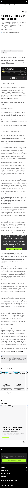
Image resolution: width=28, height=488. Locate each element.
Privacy (2, 485)
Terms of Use (7, 485)
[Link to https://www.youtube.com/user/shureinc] (12, 480)
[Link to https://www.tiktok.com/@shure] (14, 480)
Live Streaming (4, 52)
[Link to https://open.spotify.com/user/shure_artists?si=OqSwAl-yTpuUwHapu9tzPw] (9, 480)
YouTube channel (9, 93)
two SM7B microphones (12, 98)
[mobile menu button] (26, 2)
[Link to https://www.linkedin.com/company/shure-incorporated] (7, 480)
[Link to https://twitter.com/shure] (3, 480)
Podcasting (20, 50)
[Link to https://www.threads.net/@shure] (16, 480)
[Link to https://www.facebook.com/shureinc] (1, 480)
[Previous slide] (7, 393)
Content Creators (4, 50)
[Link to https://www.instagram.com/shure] (5, 480)
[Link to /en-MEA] (4, 1)
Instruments (15, 50)
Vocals (10, 50)
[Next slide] (11, 393)
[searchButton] (23, 2)
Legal (12, 485)
